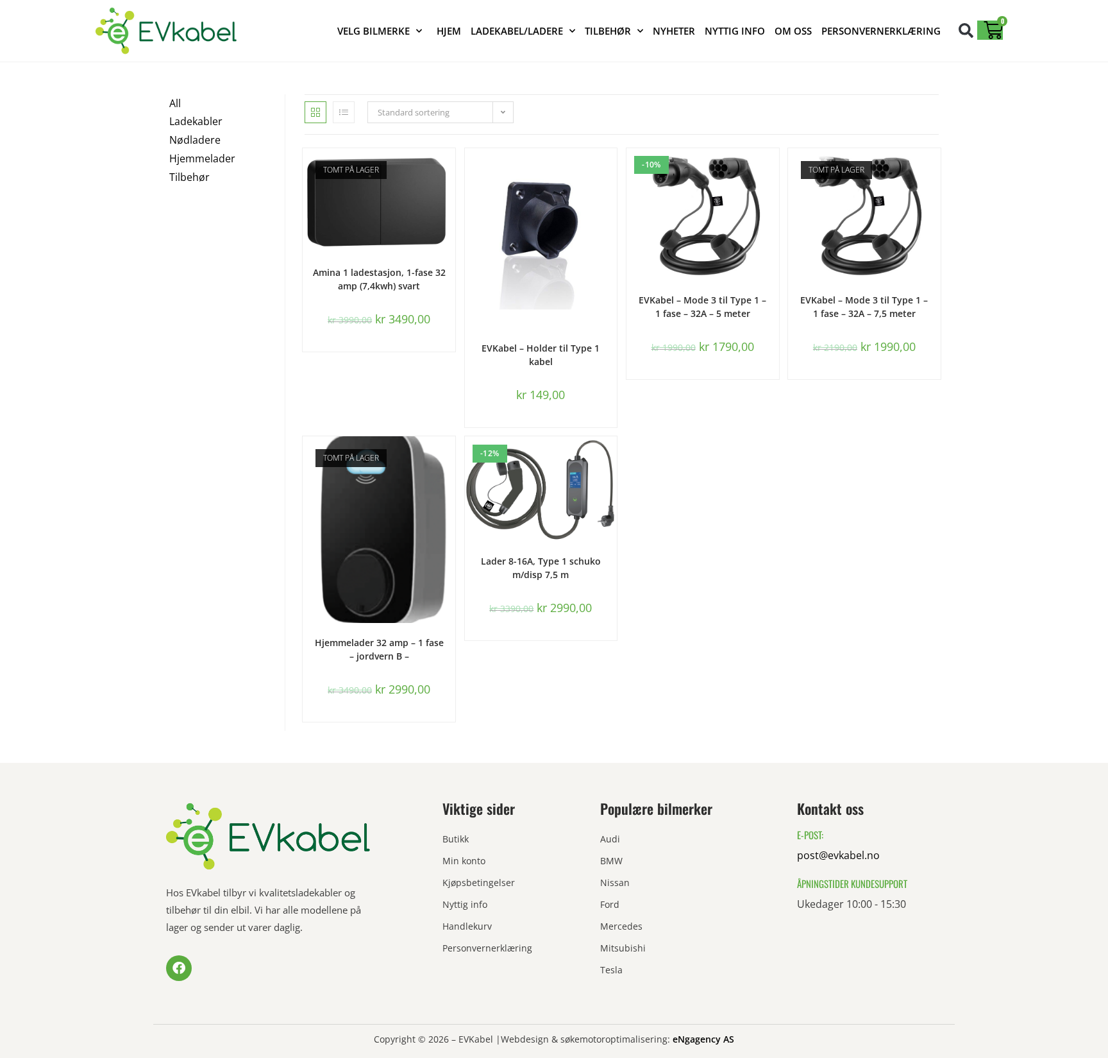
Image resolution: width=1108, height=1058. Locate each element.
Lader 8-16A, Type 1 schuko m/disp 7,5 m (541, 568)
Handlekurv (467, 926)
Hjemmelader (202, 158)
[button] (966, 30)
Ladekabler (195, 121)
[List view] (344, 112)
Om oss (793, 30)
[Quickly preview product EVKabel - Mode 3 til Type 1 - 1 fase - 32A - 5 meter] (772, 170)
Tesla (611, 970)
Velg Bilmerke (373, 30)
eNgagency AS (703, 1039)
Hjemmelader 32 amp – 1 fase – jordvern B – (379, 649)
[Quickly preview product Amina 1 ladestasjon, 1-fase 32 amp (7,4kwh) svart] (449, 170)
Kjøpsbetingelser (478, 882)
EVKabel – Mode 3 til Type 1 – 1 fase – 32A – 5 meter (702, 307)
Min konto (463, 861)
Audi (610, 839)
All (175, 103)
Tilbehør (608, 30)
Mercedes (621, 926)
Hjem (449, 30)
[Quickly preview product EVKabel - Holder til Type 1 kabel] (610, 170)
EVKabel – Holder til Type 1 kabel (541, 355)
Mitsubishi (623, 948)
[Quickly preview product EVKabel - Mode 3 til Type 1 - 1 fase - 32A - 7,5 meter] (934, 170)
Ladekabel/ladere (517, 30)
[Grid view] (315, 112)
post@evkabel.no (838, 855)
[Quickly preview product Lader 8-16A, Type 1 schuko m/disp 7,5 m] (610, 459)
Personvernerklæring (881, 30)
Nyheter (674, 30)
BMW (611, 861)
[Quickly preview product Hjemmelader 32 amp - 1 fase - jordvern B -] (449, 459)
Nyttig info (735, 30)
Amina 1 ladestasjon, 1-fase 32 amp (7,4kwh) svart (379, 279)
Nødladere (195, 140)
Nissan (615, 882)
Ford (609, 904)
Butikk (455, 839)
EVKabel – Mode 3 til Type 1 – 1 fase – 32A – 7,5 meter (864, 307)
